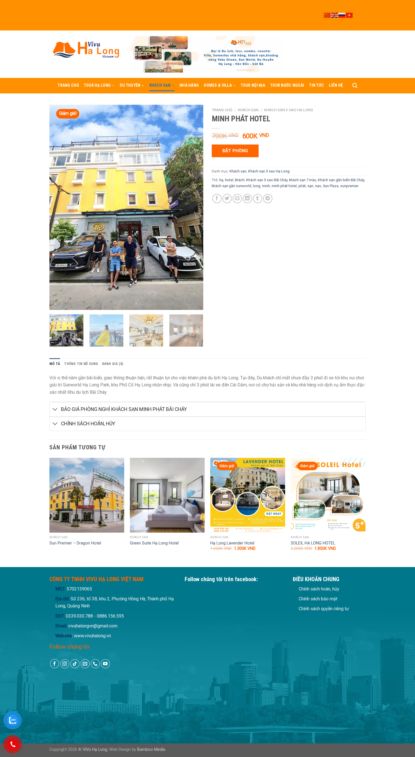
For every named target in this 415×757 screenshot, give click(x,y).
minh (266, 186)
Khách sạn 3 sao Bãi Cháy (266, 180)
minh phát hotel (284, 186)
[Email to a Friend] (237, 198)
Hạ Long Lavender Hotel (232, 543)
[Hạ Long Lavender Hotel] (247, 495)
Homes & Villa (218, 85)
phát (302, 186)
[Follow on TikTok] (362, 12)
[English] (334, 15)
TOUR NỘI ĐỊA (253, 85)
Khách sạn (160, 85)
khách (239, 180)
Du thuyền (130, 85)
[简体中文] (327, 15)
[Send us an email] (362, 17)
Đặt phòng (235, 150)
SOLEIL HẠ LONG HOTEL (313, 543)
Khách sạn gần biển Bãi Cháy (341, 180)
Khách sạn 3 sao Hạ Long (288, 110)
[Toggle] (55, 410)
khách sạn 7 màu (302, 180)
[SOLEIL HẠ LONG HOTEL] (328, 495)
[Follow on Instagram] (362, 7)
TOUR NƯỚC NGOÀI (287, 85)
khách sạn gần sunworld (231, 186)
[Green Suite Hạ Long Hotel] (167, 495)
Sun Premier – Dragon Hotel (75, 543)
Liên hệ (336, 85)
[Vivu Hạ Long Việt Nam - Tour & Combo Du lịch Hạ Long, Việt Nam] (85, 54)
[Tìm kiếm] (354, 85)
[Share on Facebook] (217, 198)
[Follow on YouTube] (362, 27)
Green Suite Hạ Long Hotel (154, 543)
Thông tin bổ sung (81, 364)
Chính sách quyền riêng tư (324, 608)
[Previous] (59, 207)
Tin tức (316, 85)
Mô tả (54, 364)
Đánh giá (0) (112, 364)
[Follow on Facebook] (362, 2)
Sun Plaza (330, 186)
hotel (229, 180)
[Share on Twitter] (227, 198)
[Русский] (342, 15)
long (256, 186)
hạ (221, 180)
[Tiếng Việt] (349, 15)
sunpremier (349, 186)
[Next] (193, 207)
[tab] (54, 363)
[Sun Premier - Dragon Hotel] (86, 495)
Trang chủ (68, 85)
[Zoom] (56, 303)
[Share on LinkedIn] (247, 198)
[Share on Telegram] (267, 198)
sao (318, 186)
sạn (310, 186)
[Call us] (362, 22)
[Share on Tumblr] (257, 198)
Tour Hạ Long (97, 85)
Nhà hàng (189, 85)
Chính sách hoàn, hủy (319, 589)
